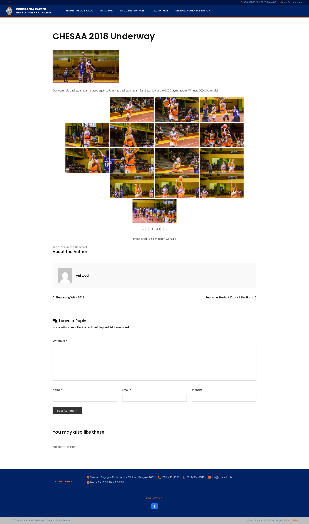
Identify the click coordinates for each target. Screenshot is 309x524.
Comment (60, 340)
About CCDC (85, 10)
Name (58, 390)
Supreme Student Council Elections (229, 297)
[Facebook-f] (154, 506)
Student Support (133, 10)
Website (197, 390)
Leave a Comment (76, 247)
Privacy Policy (292, 520)
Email (126, 390)
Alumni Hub (160, 10)
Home (70, 10)
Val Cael (82, 275)
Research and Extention (192, 10)
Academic (107, 10)
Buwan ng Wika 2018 (70, 297)
